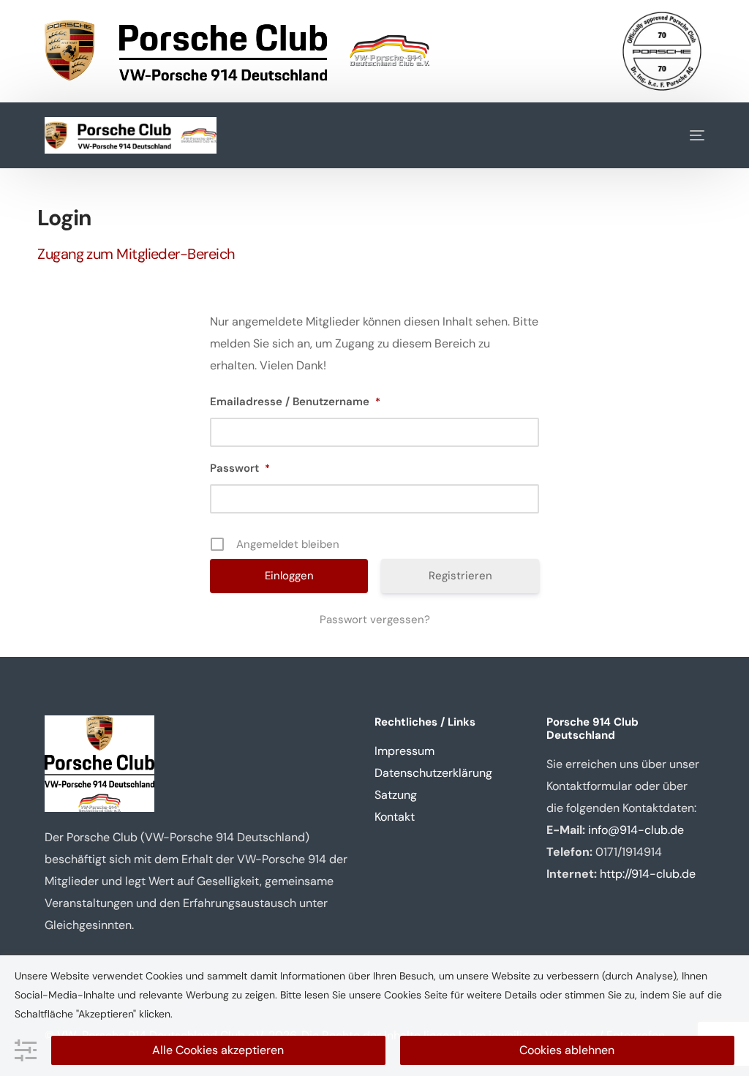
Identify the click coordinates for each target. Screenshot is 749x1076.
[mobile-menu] (686, 135)
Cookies (402, 994)
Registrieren (460, 575)
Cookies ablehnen (566, 1050)
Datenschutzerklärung (433, 772)
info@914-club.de (636, 830)
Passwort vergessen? (375, 619)
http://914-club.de (648, 873)
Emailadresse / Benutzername (295, 401)
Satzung (395, 794)
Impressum (404, 751)
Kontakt (394, 816)
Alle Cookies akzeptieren (218, 1050)
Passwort (240, 468)
